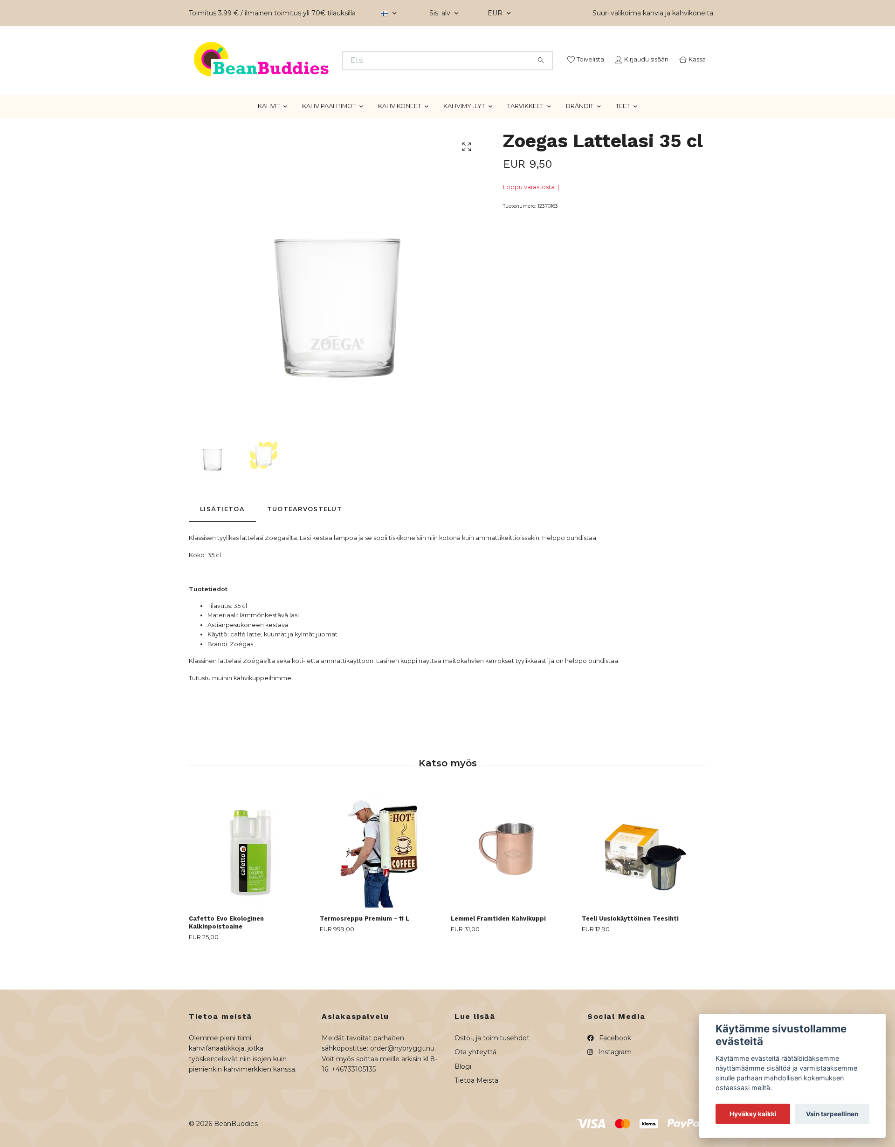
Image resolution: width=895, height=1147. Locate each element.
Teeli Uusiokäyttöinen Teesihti (630, 953)
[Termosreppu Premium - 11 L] (382, 884)
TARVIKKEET (525, 140)
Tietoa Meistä (476, 1115)
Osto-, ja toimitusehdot (492, 1072)
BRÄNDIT (579, 140)
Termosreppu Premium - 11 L (364, 953)
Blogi (462, 1101)
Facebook (614, 1072)
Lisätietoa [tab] (222, 543)
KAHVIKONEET (399, 140)
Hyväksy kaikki (753, 1114)
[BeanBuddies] (318, 72)
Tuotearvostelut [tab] (304, 543)
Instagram (614, 1087)
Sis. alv (440, 13)
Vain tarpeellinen (832, 1114)
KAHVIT (269, 140)
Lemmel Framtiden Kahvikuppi (498, 953)
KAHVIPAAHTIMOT (329, 140)
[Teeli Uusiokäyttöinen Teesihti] (644, 884)
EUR (496, 13)
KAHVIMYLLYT (464, 140)
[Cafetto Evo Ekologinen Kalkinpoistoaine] (251, 884)
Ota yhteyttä (475, 1087)
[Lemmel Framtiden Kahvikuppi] (513, 884)
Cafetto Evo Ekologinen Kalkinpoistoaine (226, 957)
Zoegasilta (281, 572)
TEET (623, 140)
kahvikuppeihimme (262, 712)
